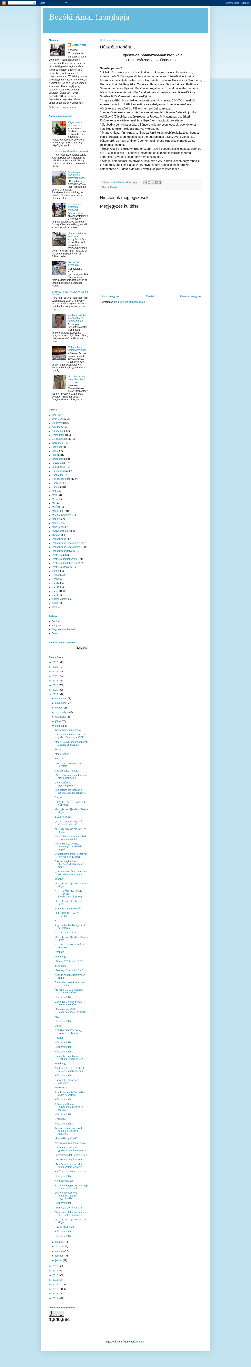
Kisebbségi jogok (61, 479)
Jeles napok (58, 467)
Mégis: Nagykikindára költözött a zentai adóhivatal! (71, 743)
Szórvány (57, 579)
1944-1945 (58, 419)
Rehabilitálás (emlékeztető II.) (68, 547)
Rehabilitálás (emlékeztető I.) (67, 543)
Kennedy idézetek (64, 1180)
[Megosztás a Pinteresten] (160, 182)
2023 (56, 676)
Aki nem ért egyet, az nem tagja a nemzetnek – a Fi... (71, 1187)
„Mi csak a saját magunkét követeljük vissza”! (69, 823)
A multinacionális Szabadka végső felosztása (69, 1093)
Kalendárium (59, 471)
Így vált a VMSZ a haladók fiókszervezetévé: (69, 991)
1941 (54, 415)
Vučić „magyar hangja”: (67, 770)
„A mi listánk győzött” (66, 1138)
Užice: (58, 1025)
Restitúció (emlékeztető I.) (65, 559)
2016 (56, 1275)
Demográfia (58, 435)
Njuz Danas (58, 527)
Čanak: (59, 797)
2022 (56, 680)
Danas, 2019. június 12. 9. (70, 961)
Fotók (55, 633)
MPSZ (55, 499)
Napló (55, 519)
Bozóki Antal (79, 45)
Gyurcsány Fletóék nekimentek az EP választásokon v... (71, 1213)
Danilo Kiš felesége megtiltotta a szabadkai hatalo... (71, 837)
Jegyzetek (57, 463)
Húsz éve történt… (65, 997)
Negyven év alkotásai (63, 629)
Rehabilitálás (59, 539)
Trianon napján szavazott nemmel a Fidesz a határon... (68, 1131)
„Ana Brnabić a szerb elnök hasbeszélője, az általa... (69, 1165)
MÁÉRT (56, 507)
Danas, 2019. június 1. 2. (69, 1207)
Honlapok (57, 447)
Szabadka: (60, 965)
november (61, 703)
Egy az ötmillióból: (64, 1227)
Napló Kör (57, 523)
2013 (56, 1289)
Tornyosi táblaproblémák (68, 908)
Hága (55, 451)
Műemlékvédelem (61, 515)
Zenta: (58, 749)
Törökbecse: (61, 1087)
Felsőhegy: (61, 1063)
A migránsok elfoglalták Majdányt (74, 207)
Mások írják (58, 511)
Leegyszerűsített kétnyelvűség (71, 1155)
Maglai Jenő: (62, 754)
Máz (57, 1016)
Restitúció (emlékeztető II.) (66, 563)
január (59, 1260)
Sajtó (54, 571)
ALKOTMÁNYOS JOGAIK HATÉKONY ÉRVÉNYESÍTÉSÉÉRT (68, 894)
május (58, 1242)
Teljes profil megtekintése (62, 107)
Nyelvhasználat (60, 531)
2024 (56, 671)
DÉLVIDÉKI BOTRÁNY (74, 264)
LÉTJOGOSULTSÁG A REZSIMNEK (66, 914)
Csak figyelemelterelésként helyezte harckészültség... (70, 1069)
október (59, 707)
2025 (56, 667)
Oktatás (56, 535)
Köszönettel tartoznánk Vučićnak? (67, 1081)
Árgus (55, 603)
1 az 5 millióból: (63, 816)
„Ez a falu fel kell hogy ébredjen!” (76, 378)
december (61, 698)
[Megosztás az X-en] (153, 182)
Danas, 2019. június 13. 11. (70, 970)
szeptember (61, 712)
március (59, 1251)
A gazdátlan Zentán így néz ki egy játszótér (70, 926)
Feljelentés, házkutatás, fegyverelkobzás (76, 175)
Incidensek (58, 459)
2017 (56, 1270)
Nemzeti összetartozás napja (70, 1143)
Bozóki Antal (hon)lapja (89, 16)
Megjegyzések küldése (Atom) (130, 302)
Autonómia (58, 431)
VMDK (55, 583)
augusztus (61, 716)
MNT (54, 495)
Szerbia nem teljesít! (65, 932)
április (58, 1246)
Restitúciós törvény (62, 567)
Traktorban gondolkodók (68, 730)
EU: (57, 920)
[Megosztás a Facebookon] (156, 182)
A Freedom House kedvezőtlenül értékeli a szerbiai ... (69, 1107)
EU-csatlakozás (60, 439)
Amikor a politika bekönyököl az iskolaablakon (77, 318)
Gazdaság (57, 443)
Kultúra (56, 487)
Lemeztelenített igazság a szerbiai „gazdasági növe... (70, 791)
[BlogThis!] (149, 182)
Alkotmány (57, 427)
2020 (56, 690)
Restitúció (57, 555)
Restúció (59, 952)
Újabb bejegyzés (110, 296)
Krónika (113, 187)
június (58, 726)
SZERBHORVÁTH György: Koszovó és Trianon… (69, 1032)
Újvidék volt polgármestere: (69, 1159)
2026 (56, 662)
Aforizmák (57, 423)
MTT (54, 503)
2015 (56, 1280)
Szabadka (57, 575)
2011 (56, 1298)
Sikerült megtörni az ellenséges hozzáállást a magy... (69, 864)
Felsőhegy (60, 956)
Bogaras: (60, 758)
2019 (56, 694)
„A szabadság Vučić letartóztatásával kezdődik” (70, 1010)
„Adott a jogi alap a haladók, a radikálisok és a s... (71, 776)
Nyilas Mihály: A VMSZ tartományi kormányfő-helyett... (68, 846)
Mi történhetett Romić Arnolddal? (77, 348)
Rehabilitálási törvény (63, 551)
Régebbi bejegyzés (190, 296)
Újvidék (56, 607)
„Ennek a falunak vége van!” (77, 235)
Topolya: (59, 879)
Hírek (55, 455)
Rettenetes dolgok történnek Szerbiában (70, 984)
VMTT (55, 595)
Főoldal (150, 296)
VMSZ (55, 591)
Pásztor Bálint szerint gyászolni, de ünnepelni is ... (71, 1149)
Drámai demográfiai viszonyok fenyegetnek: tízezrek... (71, 855)
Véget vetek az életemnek (76, 124)
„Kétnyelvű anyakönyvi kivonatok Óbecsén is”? (69, 1057)
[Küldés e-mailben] (145, 182)
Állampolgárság (60, 599)
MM (54, 491)
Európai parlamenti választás (70, 1171)
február (59, 1255)
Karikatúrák (58, 475)
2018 (56, 1266)
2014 (56, 1284)
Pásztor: (59, 1037)
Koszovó (56, 483)
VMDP (55, 587)
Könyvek (56, 625)
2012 (56, 1293)
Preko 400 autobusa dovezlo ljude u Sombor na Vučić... (70, 736)
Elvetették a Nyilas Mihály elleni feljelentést (68, 1003)
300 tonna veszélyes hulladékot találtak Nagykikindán (66, 1195)
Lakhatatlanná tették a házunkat (71, 151)
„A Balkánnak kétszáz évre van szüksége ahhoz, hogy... (71, 873)
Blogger (140, 1341)
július (58, 721)
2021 (56, 685)
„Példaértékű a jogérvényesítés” (65, 784)
